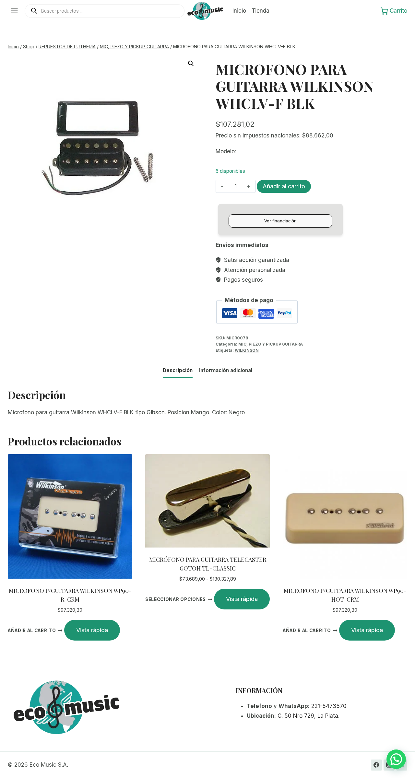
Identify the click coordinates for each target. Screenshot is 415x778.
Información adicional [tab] (225, 370)
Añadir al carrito (284, 186)
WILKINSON (247, 350)
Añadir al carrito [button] (32, 630)
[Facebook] (376, 765)
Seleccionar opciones (175, 599)
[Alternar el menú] (14, 11)
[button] (191, 63)
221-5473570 (329, 706)
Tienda (260, 10)
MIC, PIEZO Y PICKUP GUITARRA (270, 344)
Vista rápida (92, 630)
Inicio (239, 10)
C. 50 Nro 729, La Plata (308, 716)
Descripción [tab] (178, 370)
